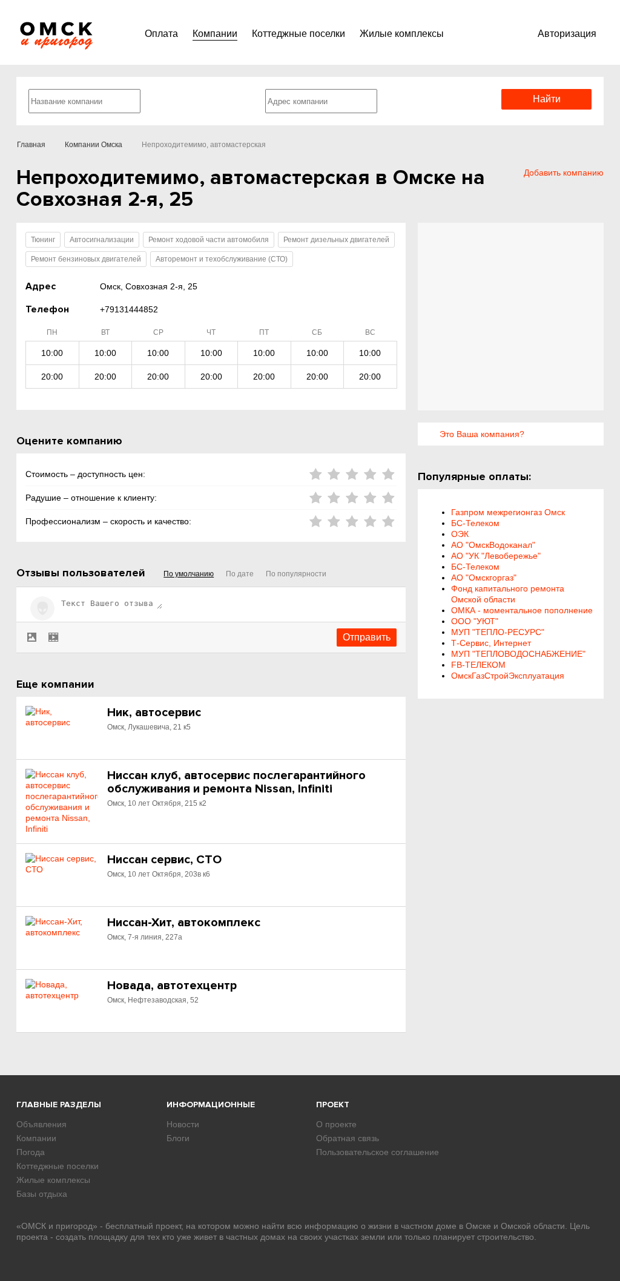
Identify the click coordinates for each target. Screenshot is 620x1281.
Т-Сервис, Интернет (491, 643)
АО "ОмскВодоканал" (493, 545)
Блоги (178, 1138)
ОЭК (460, 534)
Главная (31, 144)
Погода (30, 1152)
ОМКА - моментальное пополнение (522, 610)
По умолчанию (188, 574)
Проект (332, 1104)
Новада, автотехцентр (172, 985)
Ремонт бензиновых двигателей (86, 259)
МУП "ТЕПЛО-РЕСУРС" (497, 632)
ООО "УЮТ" (474, 621)
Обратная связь (347, 1138)
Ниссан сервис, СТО (164, 859)
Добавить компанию (564, 172)
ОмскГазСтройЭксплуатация (507, 675)
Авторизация (567, 33)
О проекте (336, 1124)
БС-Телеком (475, 523)
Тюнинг (43, 239)
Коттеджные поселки (298, 33)
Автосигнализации (102, 239)
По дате (240, 574)
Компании (215, 33)
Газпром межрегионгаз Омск (508, 512)
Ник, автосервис (154, 712)
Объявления (41, 1124)
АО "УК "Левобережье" (496, 556)
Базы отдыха (41, 1194)
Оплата (161, 33)
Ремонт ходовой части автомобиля (208, 239)
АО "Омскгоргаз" (483, 577)
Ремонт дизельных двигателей (336, 239)
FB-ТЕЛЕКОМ (478, 665)
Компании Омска (93, 144)
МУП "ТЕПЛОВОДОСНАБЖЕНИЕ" (518, 654)
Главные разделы (58, 1104)
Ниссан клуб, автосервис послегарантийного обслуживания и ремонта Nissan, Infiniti (236, 782)
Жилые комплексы (402, 33)
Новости (183, 1124)
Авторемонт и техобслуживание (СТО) (222, 259)
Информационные (211, 1104)
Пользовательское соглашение (377, 1152)
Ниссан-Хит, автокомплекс (183, 922)
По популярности (296, 574)
